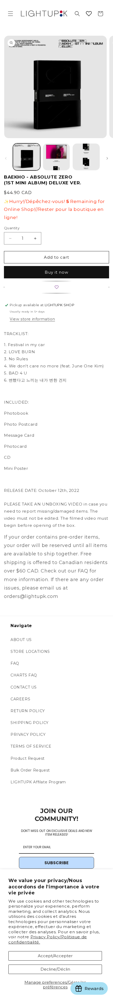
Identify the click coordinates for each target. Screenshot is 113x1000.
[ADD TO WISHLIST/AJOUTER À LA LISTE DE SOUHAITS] (56, 287)
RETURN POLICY (28, 711)
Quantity (11, 228)
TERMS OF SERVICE (31, 746)
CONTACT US (24, 687)
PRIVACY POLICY (28, 734)
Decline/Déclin (55, 969)
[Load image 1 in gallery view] (26, 157)
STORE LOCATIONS (30, 651)
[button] (10, 13)
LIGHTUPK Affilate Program (38, 782)
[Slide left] (6, 158)
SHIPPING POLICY (30, 722)
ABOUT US (21, 639)
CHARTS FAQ (24, 675)
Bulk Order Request (30, 770)
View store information (32, 319)
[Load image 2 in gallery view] (56, 157)
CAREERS (20, 699)
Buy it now (56, 272)
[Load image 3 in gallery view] (86, 157)
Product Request (28, 758)
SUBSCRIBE (56, 863)
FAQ (15, 663)
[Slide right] (107, 158)
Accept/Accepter (55, 955)
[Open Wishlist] (89, 13)
